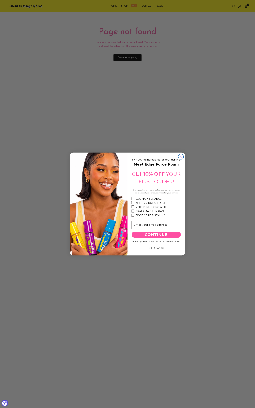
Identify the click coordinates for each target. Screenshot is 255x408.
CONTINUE (156, 234)
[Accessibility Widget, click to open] (4, 403)
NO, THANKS (156, 248)
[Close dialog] (181, 156)
